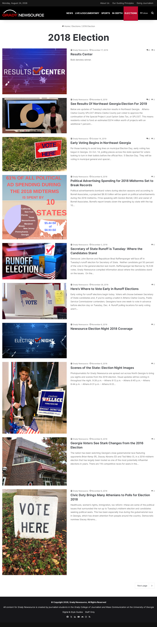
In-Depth (117, 13)
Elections (131, 13)
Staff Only (90, 612)
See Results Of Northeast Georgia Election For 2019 (109, 104)
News (69, 13)
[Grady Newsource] (23, 13)
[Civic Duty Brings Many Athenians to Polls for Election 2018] (34, 532)
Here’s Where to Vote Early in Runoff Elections (105, 289)
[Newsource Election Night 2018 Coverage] (34, 340)
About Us (104, 3)
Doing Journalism (145, 3)
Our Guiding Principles (123, 3)
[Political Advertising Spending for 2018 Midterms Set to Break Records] (34, 207)
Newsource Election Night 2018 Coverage (102, 329)
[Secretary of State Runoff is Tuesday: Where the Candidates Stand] (34, 261)
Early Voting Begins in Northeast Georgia (101, 143)
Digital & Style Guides (73, 612)
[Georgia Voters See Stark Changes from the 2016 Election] (34, 461)
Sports (105, 13)
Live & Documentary (87, 13)
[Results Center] (34, 71)
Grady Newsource (80, 50)
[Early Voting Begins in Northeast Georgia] (34, 154)
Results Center (82, 54)
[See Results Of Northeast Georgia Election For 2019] (34, 115)
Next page (142, 585)
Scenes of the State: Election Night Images (102, 368)
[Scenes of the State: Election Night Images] (34, 398)
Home (67, 26)
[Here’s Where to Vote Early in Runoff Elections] (34, 301)
